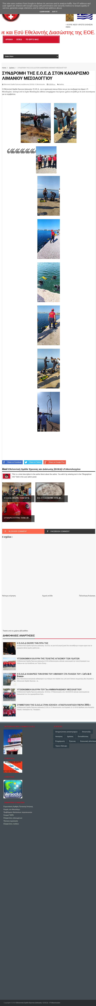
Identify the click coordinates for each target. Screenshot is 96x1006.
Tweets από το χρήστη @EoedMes (15, 631)
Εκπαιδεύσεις (83, 736)
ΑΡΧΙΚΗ (9, 39)
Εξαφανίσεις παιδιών (11, 824)
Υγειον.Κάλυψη (61, 746)
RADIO (50, 44)
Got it (54, 12)
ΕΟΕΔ (19, 39)
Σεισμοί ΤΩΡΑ (9, 815)
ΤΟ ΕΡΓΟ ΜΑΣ (32, 39)
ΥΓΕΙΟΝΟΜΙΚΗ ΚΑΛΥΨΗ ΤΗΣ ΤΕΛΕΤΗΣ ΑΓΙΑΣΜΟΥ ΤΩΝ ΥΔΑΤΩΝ (48, 658)
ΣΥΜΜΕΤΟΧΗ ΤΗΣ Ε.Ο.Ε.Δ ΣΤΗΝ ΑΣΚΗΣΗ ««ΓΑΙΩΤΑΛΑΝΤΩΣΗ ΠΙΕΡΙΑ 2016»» (54, 704)
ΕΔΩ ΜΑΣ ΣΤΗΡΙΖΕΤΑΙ (35, 44)
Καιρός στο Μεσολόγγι (12, 809)
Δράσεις (70, 736)
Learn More (45, 12)
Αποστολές (86, 732)
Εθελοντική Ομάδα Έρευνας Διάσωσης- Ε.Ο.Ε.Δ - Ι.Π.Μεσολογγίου (38, 1003)
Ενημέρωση (60, 741)
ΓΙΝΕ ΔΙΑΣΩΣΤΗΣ (13, 44)
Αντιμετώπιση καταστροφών (66, 732)
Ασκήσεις (59, 736)
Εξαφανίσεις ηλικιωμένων (13, 818)
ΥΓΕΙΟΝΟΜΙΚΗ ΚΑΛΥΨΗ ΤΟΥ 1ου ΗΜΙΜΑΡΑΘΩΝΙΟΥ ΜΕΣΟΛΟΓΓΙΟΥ (49, 689)
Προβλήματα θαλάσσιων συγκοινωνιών (18, 812)
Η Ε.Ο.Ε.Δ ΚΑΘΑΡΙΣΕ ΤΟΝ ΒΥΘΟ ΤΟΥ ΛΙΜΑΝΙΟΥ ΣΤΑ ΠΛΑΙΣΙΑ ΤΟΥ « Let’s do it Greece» (54, 675)
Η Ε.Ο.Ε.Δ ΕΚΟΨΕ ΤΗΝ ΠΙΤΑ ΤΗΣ (32, 643)
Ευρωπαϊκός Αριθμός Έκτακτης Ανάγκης (18, 806)
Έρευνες (72, 741)
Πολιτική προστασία (11, 821)
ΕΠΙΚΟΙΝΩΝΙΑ (22, 50)
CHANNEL (9, 50)
